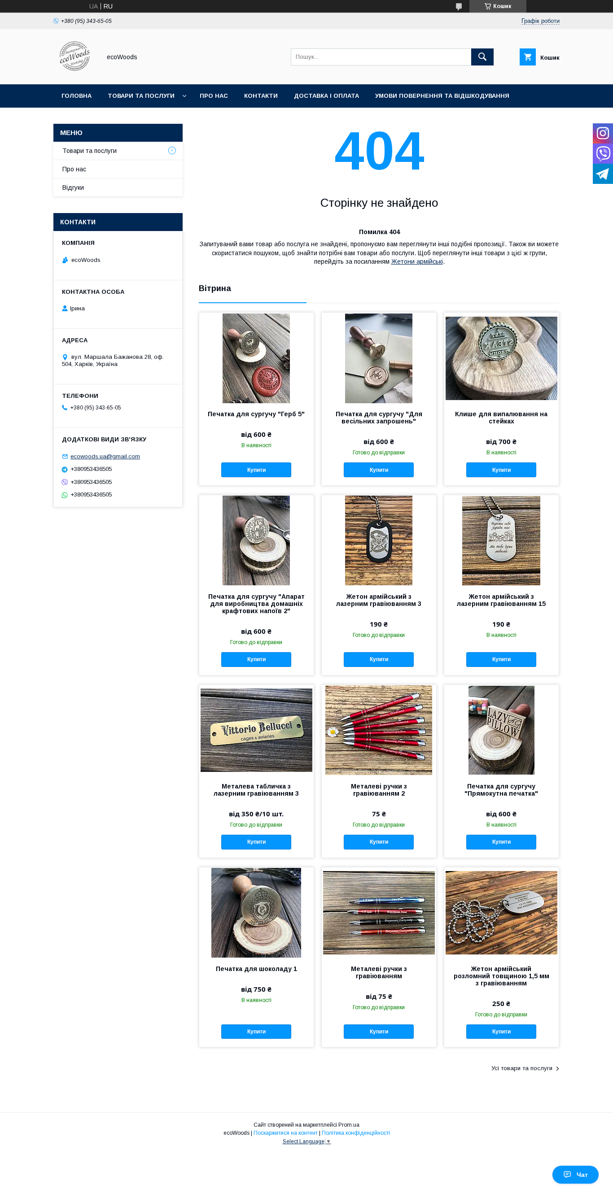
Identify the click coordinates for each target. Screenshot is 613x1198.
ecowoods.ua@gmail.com (105, 456)
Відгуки (73, 187)
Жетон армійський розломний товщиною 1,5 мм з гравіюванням (501, 976)
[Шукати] (482, 56)
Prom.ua (348, 1125)
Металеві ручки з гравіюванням (379, 972)
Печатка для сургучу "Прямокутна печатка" (501, 790)
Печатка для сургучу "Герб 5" (256, 414)
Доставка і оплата (326, 95)
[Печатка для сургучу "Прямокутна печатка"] (501, 730)
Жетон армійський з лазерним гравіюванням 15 (501, 600)
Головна (76, 95)
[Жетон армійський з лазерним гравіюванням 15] (501, 540)
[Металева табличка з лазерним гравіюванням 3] (256, 730)
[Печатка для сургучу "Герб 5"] (256, 357)
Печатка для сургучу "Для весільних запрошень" (379, 417)
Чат (582, 1174)
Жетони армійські (417, 261)
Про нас (214, 95)
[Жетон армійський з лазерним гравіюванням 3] (379, 540)
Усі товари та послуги (521, 1068)
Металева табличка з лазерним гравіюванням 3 (256, 790)
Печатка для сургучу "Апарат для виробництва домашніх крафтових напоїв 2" (256, 603)
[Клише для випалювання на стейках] (501, 357)
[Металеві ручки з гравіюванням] (379, 912)
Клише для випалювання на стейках (501, 417)
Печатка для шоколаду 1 (256, 968)
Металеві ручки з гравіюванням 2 (379, 790)
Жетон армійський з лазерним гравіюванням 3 (378, 600)
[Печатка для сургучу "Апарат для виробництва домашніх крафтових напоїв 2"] (256, 540)
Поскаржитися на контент (286, 1133)
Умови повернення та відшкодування (442, 95)
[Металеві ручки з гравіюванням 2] (379, 730)
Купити (256, 470)
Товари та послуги (141, 95)
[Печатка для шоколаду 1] (256, 912)
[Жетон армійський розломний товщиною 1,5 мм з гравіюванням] (501, 912)
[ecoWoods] (74, 72)
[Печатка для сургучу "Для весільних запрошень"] (379, 357)
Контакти (261, 95)
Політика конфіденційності (356, 1133)
